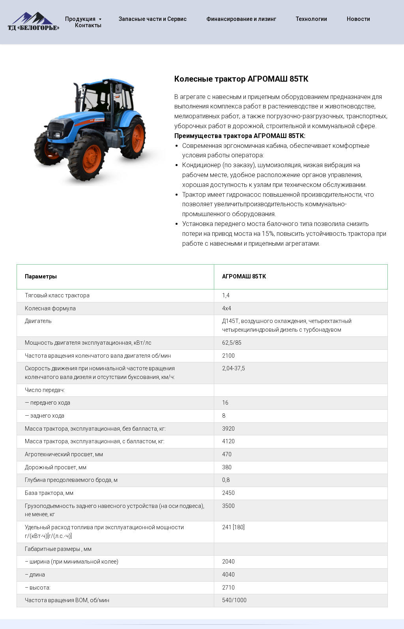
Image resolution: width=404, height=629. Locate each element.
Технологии (311, 19)
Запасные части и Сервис (153, 19)
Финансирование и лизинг (241, 19)
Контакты (88, 25)
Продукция (81, 19)
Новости (358, 19)
